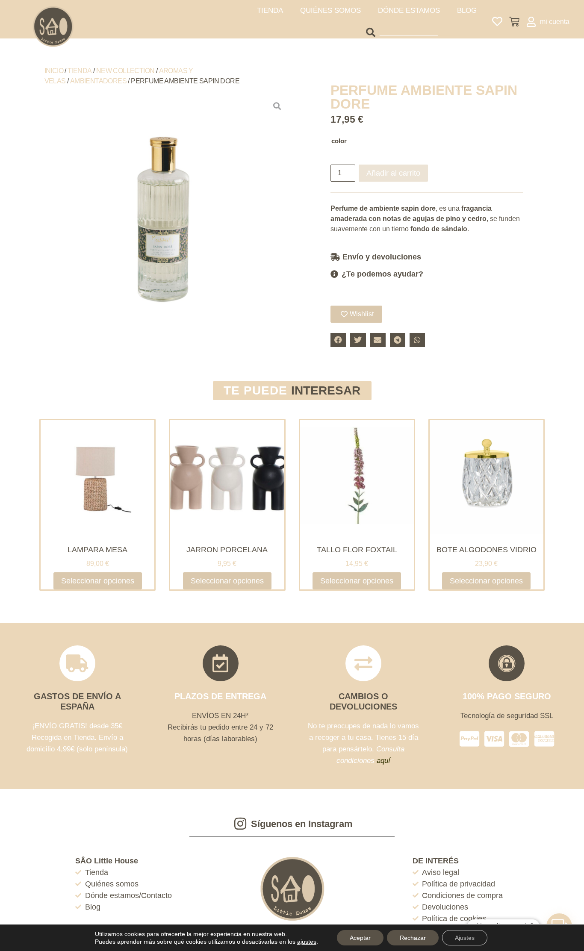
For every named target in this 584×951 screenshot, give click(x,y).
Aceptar (360, 937)
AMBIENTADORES (98, 81)
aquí (383, 761)
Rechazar (413, 937)
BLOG (467, 10)
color (339, 141)
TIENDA (270, 10)
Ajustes (465, 937)
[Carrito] (514, 22)
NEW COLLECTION (125, 70)
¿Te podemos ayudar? (382, 274)
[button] (426, 256)
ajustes (306, 941)
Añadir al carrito (393, 173)
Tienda (79, 70)
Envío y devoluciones (381, 257)
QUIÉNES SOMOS (330, 10)
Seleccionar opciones (97, 581)
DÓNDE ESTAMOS (409, 10)
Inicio (53, 70)
